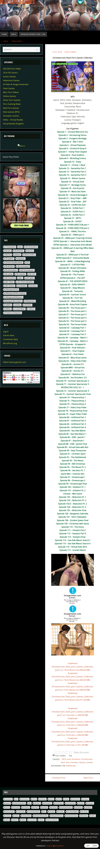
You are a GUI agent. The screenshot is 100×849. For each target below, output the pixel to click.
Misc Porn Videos (11, 92)
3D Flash (35, 807)
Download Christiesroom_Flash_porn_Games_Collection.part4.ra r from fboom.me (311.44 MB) (73, 696)
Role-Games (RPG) (11, 112)
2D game (9, 258)
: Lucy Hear (19, 309)
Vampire (82, 762)
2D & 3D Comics (10, 72)
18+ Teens (9, 286)
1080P (8, 305)
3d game (44, 807)
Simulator (74, 762)
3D (27, 262)
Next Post (89, 777)
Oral (67, 762)
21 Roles (22, 286)
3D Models (78, 807)
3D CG (32, 274)
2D (20, 247)
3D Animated (23, 266)
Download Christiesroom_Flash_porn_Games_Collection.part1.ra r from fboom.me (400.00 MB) (73, 666)
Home (5, 41)
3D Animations (27, 270)
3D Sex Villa (20, 811)
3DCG (64, 759)
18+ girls (29, 278)
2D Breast (18, 251)
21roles (33, 286)
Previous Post (58, 777)
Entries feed (8, 335)
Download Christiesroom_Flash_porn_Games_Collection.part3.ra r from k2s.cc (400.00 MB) (73, 731)
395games (30, 301)
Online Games (9, 96)
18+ (20, 278)
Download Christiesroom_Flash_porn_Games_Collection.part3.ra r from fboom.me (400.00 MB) (73, 686)
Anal (69, 759)
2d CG (30, 251)
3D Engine (26, 807)
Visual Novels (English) (13, 123)
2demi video (29, 255)
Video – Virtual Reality (13, 119)
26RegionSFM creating (15, 293)
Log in (6, 331)
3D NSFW (88, 807)
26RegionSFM (11, 289)
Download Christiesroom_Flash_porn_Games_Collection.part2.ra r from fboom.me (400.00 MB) (73, 676)
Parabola (49, 846)
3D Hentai (53, 807)
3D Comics (10, 278)
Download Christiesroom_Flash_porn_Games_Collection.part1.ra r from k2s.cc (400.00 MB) (73, 711)
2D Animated (31, 247)
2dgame (20, 258)
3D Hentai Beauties (65, 807)
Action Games (9, 76)
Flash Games (17, 41)
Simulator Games (11, 115)
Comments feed (10, 339)
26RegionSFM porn (13, 297)
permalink (71, 766)
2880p (7, 309)
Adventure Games (11, 80)
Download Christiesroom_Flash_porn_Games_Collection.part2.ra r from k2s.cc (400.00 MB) (73, 721)
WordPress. (59, 846)
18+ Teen (9, 282)
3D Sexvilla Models (33, 811)
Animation (76, 759)
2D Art (7, 251)
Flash (63, 762)
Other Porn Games (11, 100)
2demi (17, 255)
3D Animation (11, 270)
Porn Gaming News (12, 104)
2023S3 (27, 305)
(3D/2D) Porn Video (12, 68)
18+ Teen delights (25, 282)
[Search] (37, 50)
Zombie (90, 762)
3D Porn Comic (9, 811)
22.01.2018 (57, 52)
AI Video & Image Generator (16, 84)
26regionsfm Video (13, 301)
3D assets (20, 274)
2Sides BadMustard (13, 262)
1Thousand (10, 247)
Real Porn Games (11, 108)
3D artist (8, 274)
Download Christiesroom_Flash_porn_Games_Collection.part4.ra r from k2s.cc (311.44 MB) (73, 741)
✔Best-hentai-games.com (14, 362)
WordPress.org (10, 343)
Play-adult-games (17, 2)
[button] (91, 846)
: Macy (31, 309)
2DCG (8, 255)
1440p (17, 305)
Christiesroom (86, 759)
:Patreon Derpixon (13, 313)
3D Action (9, 266)
